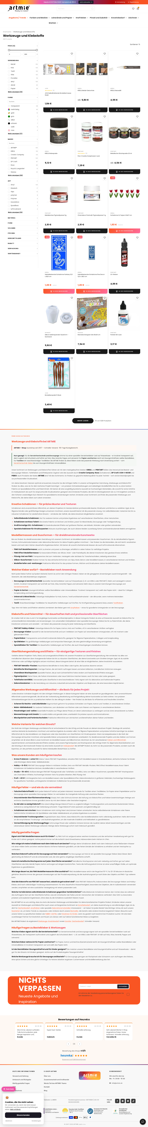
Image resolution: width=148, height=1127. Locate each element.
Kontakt (47, 1087)
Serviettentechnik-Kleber (23, 463)
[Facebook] (117, 1101)
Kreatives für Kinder (69, 914)
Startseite (7, 32)
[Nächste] (80, 1044)
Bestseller (74, 911)
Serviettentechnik (21, 587)
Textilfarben (118, 603)
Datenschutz (17, 1090)
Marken (52, 23)
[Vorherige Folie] (47, 68)
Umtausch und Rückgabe (21, 1079)
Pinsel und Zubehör (99, 17)
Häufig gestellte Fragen (21, 1083)
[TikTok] (133, 1101)
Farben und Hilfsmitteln (116, 740)
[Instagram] (122, 1101)
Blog (45, 1090)
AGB (14, 1087)
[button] (135, 44)
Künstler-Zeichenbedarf (74, 921)
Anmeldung (121, 2)
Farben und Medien (39, 17)
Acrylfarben (75, 607)
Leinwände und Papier (61, 17)
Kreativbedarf (118, 17)
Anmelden (123, 986)
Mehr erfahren (15, 1109)
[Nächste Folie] (71, 68)
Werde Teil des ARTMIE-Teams (55, 1083)
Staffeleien (81, 17)
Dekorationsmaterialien (61, 908)
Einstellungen (36, 1121)
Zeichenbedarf (24, 908)
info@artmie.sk (117, 1083)
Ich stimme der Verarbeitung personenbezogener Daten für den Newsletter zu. (101, 994)
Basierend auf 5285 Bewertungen (74, 1059)
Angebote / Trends (17, 17)
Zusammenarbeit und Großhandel (56, 1079)
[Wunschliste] (133, 9)
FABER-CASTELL (51, 914)
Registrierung (134, 2)
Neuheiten (16, 911)
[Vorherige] (68, 1044)
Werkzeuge (42, 921)
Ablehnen (8, 1121)
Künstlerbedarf (84, 905)
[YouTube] (128, 1101)
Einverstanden (23, 1115)
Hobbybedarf (68, 746)
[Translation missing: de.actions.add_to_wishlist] (72, 54)
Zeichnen (132, 17)
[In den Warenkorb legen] (59, 109)
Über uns (47, 1076)
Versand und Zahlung (20, 1076)
